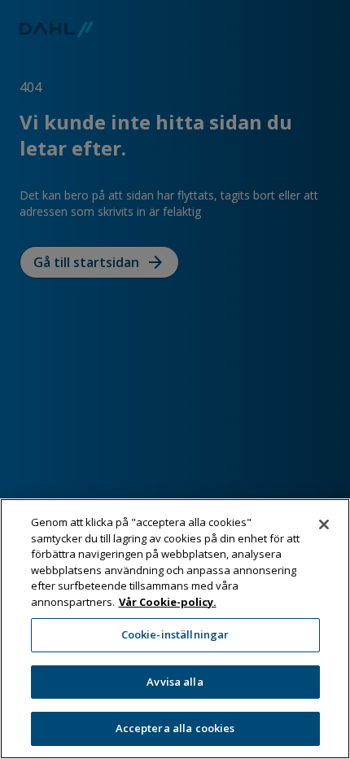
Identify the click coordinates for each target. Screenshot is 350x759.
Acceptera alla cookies (175, 728)
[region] (175, 628)
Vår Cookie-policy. (168, 601)
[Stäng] (324, 524)
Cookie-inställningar (175, 634)
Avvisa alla (175, 681)
